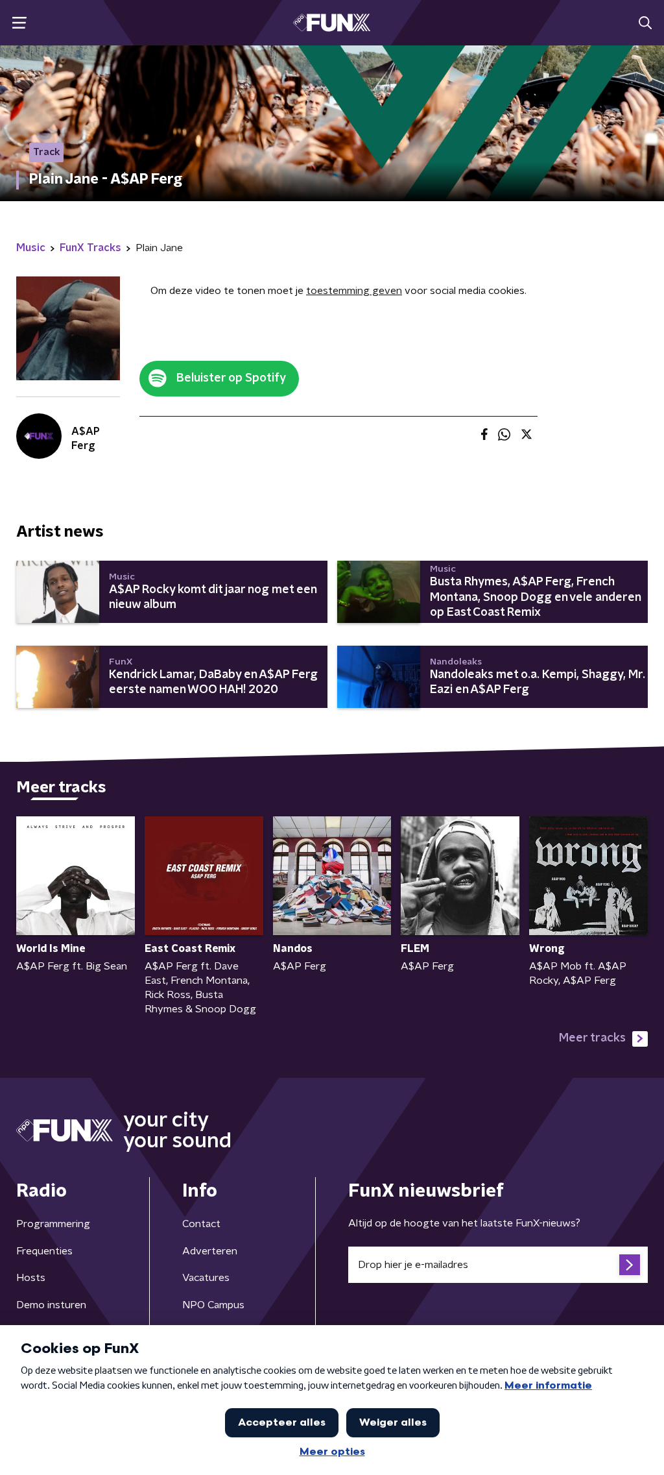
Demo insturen (51, 1305)
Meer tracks (592, 1038)
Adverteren (209, 1251)
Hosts (30, 1278)
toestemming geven (354, 291)
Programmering (53, 1224)
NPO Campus (213, 1305)
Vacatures (206, 1278)
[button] (19, 23)
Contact (201, 1224)
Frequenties (44, 1251)
